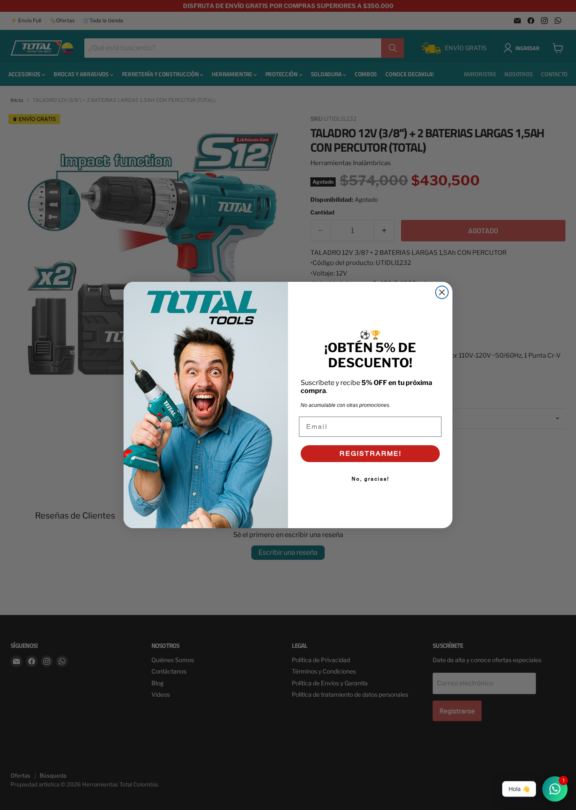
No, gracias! (370, 479)
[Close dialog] (442, 292)
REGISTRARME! (370, 453)
